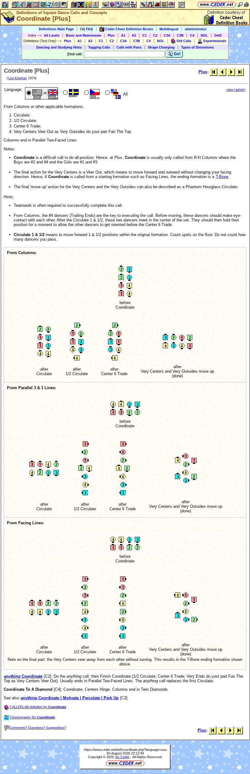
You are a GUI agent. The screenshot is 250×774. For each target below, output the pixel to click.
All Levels (51, 35)
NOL (204, 35)
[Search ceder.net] (240, 4)
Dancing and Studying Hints (59, 47)
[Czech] (91, 93)
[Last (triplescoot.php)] (240, 72)
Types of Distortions (197, 47)
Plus (111, 35)
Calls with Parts (128, 47)
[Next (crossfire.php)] (231, 72)
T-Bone (222, 176)
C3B (180, 35)
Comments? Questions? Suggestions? (37, 727)
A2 (134, 35)
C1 (144, 35)
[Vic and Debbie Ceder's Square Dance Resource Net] (217, 4)
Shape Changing (161, 47)
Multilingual (168, 29)
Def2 (218, 35)
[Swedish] (70, 93)
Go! (176, 54)
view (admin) (236, 89)
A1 (123, 35)
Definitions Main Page (56, 29)
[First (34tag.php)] (213, 72)
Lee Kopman (17, 78)
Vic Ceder (122, 757)
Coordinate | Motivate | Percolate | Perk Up (70, 698)
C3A (167, 35)
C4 (192, 35)
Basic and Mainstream (83, 35)
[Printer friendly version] (246, 4)
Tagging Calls (99, 47)
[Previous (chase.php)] (222, 72)
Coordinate (23, 676)
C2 (155, 35)
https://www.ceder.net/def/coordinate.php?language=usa (125, 749)
